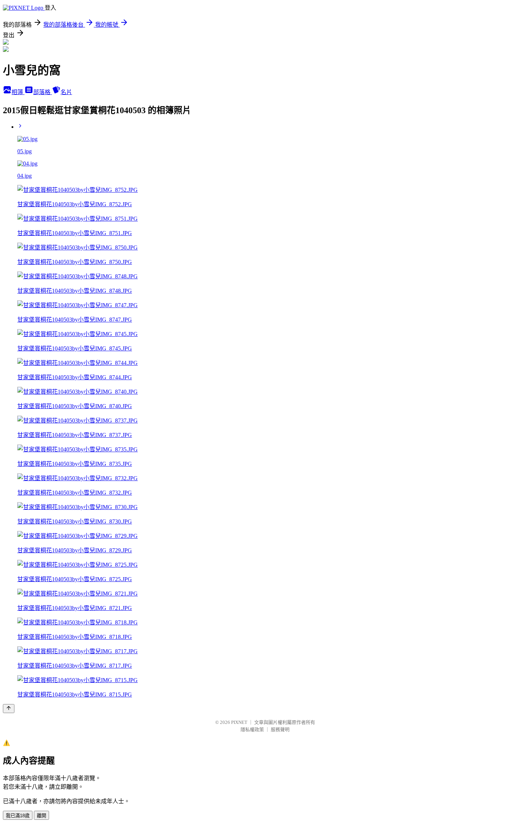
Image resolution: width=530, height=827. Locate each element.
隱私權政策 (252, 729)
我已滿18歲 (18, 815)
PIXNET (239, 722)
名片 (66, 92)
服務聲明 (280, 729)
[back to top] (8, 708)
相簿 (18, 92)
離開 (41, 815)
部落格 (42, 92)
